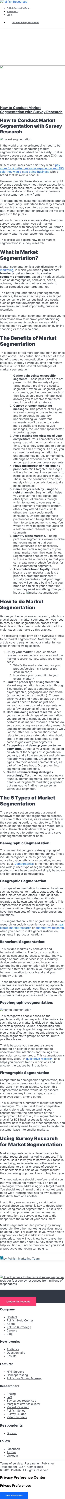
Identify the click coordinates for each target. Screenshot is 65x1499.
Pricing (11, 1394)
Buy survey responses (21, 1400)
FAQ (9, 1397)
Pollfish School (16, 1410)
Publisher (48, 1463)
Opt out (12, 1433)
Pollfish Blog (12, 11)
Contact (12, 1317)
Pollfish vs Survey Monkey (24, 1378)
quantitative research (50, 927)
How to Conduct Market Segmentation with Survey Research (31, 110)
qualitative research (39, 1058)
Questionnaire (16, 1352)
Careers (12, 1330)
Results (11, 1356)
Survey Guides (16, 1414)
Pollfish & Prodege (19, 1327)
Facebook (13, 1449)
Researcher (32, 1463)
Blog (9, 1333)
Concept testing (17, 1375)
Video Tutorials (17, 1417)
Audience (13, 1349)
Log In (9, 15)
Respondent (9, 1466)
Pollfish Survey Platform (18, 8)
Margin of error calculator (23, 1404)
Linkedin (12, 1455)
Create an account (18, 1301)
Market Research (18, 1407)
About (11, 1323)
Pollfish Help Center (20, 1320)
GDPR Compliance (31, 1466)
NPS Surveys (15, 1371)
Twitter (11, 1452)
